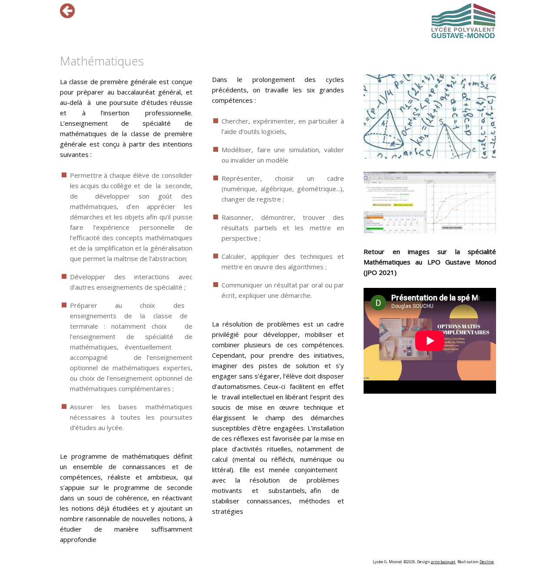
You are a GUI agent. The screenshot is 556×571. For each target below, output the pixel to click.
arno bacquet (443, 561)
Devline (487, 561)
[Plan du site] (463, 21)
